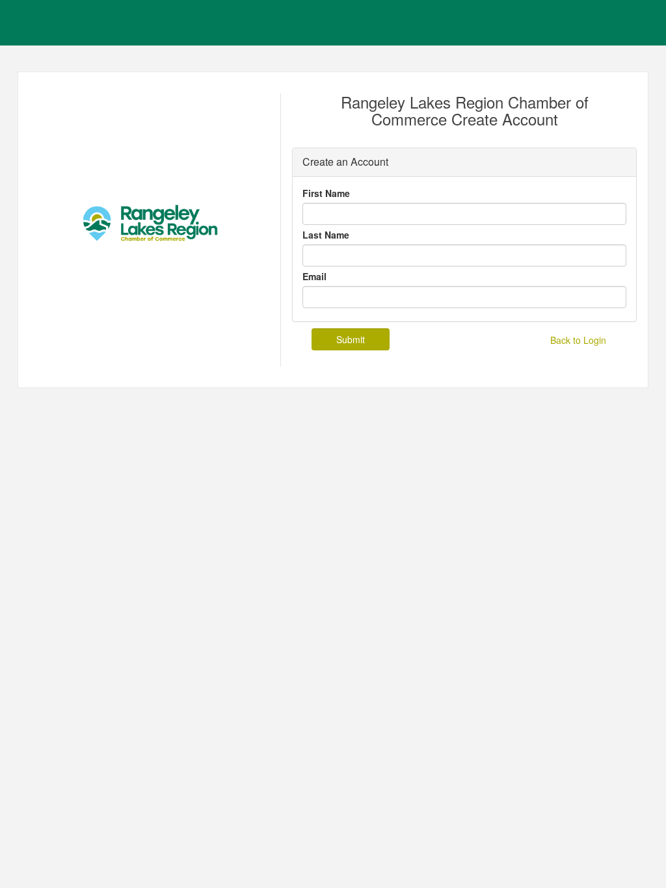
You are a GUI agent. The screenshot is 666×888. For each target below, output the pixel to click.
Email (314, 276)
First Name (326, 193)
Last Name (325, 234)
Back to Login (578, 339)
